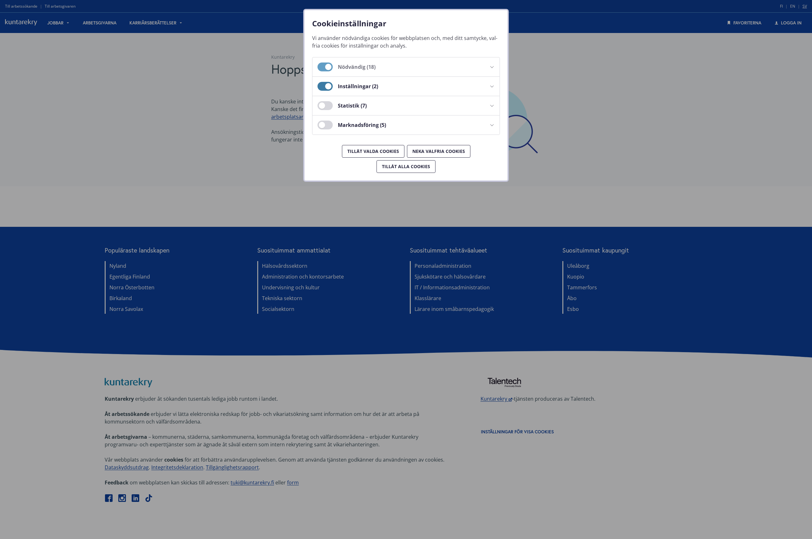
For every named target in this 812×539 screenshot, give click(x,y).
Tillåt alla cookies (406, 166)
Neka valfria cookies (438, 151)
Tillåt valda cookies (373, 151)
